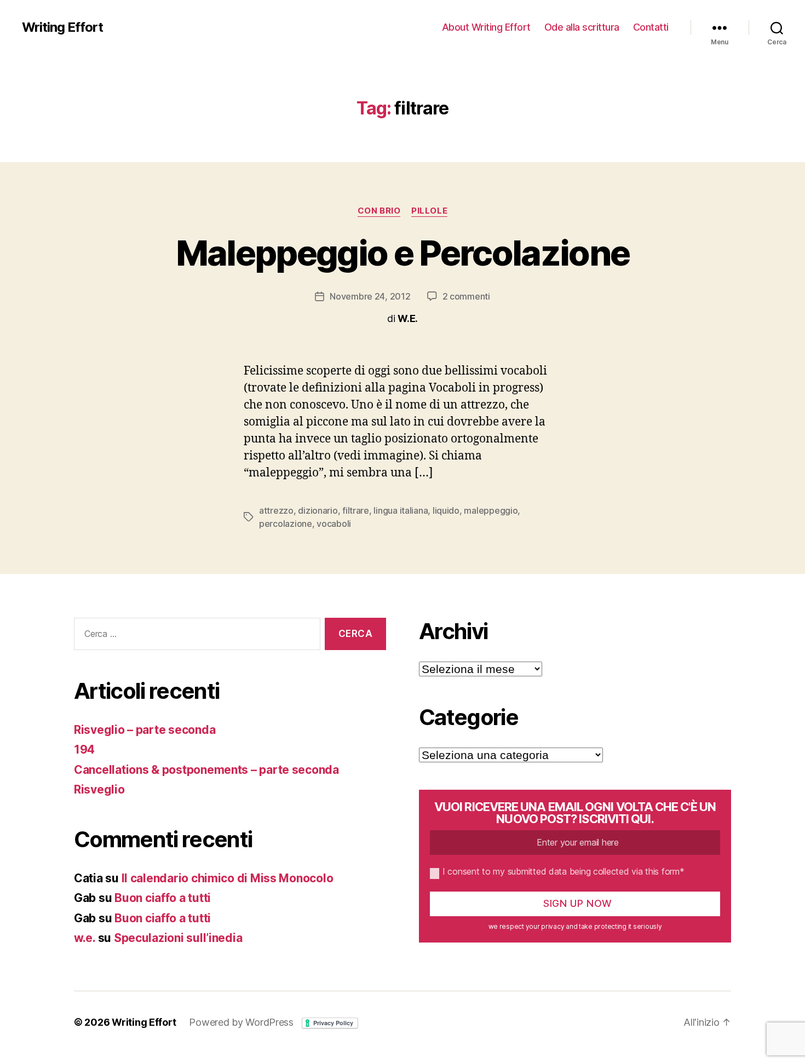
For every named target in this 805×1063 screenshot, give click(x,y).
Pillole (429, 211)
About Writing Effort (486, 27)
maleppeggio (491, 510)
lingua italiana (400, 510)
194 (84, 749)
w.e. (84, 938)
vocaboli (334, 523)
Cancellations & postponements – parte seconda (206, 770)
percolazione (285, 523)
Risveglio (99, 789)
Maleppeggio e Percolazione (403, 253)
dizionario (317, 510)
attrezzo (276, 510)
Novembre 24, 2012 (370, 296)
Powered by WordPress (241, 1022)
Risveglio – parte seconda (144, 730)
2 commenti (466, 296)
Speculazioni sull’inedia (178, 938)
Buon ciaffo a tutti (162, 898)
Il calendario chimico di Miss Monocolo (228, 878)
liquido (446, 510)
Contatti (651, 27)
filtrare (355, 510)
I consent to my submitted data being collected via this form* (563, 871)
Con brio (379, 211)
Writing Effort (62, 27)
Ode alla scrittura (581, 27)
